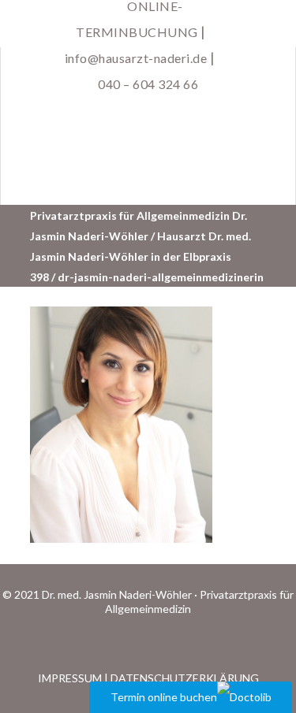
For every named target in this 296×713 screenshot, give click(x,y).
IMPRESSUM (70, 678)
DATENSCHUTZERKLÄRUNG (185, 678)
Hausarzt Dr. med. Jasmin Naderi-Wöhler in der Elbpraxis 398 (140, 256)
